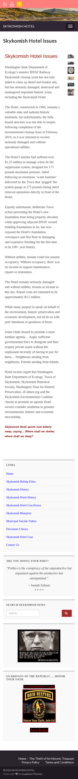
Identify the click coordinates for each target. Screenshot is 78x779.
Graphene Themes (31, 773)
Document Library (17, 529)
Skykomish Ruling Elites (21, 481)
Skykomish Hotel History (21, 497)
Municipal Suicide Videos (21, 521)
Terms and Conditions (59, 762)
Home (9, 473)
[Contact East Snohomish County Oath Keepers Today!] (39, 706)
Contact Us (12, 544)
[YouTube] (12, 3)
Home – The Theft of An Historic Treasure (46, 758)
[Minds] (19, 3)
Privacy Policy (30, 762)
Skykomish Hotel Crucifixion (23, 505)
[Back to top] (68, 769)
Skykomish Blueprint (18, 513)
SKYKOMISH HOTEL (19, 26)
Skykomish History (17, 489)
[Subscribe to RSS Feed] (5, 3)
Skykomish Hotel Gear (19, 537)
